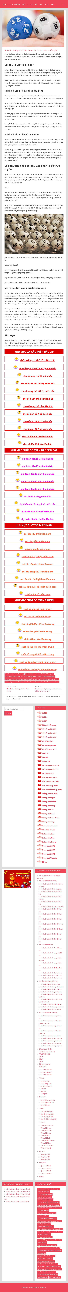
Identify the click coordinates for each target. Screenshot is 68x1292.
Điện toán (42, 1097)
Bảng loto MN (45, 1159)
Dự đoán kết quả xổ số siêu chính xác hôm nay (50, 1232)
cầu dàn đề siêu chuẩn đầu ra (45, 1226)
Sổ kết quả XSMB (49, 729)
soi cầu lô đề (41, 1266)
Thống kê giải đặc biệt (54, 1277)
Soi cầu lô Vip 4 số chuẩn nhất (23, 682)
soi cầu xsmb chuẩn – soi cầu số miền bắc (28, 4)
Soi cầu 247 (49, 1258)
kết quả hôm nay (49, 725)
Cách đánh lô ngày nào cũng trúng (47, 1213)
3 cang (39, 1189)
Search (8, 713)
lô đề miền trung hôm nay (44, 1248)
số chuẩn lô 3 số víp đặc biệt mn (51, 1046)
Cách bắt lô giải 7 (42, 1202)
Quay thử (42, 1163)
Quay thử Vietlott (49, 858)
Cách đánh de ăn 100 (43, 1210)
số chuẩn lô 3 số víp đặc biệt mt (51, 1004)
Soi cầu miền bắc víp (46, 945)
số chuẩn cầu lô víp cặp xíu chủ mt (52, 987)
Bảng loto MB (45, 1154)
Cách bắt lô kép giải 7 (53, 1202)
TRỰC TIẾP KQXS (44, 1054)
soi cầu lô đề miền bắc (43, 1269)
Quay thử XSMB (48, 846)
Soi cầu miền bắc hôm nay (48, 881)
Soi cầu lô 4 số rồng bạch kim (23, 679)
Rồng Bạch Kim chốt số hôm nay (46, 1256)
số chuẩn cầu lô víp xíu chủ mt (51, 1009)
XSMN (44, 717)
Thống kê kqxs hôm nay (47, 1052)
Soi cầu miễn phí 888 (56, 1269)
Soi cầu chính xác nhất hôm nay (46, 1261)
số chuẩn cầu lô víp (43, 1277)
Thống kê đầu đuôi (49, 793)
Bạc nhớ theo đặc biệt (43, 1191)
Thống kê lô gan (48, 797)
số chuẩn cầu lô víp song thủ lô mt (52, 1007)
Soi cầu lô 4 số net (10, 679)
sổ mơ (41, 1177)
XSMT (44, 721)
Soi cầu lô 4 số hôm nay (31, 674)
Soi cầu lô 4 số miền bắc (30, 676)
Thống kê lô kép (48, 805)
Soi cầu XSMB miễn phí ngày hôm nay (48, 1274)
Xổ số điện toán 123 (50, 769)
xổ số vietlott (47, 741)
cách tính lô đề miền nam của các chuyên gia (49, 1207)
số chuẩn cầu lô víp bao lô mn (51, 1036)
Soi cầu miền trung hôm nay (48, 981)
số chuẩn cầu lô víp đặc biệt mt (51, 989)
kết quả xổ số (58, 1240)
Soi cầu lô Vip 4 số (9, 682)
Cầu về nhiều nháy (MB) (52, 789)
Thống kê (46, 761)
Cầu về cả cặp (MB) (50, 785)
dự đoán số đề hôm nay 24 (45, 1237)
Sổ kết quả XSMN (49, 733)
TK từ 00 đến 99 (48, 830)
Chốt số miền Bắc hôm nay (45, 1194)
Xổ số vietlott (45, 1081)
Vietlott (41, 1078)
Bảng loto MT (45, 1157)
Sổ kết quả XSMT (49, 737)
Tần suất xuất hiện (49, 826)
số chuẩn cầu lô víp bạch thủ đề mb (18, 1189)
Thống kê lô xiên (49, 801)
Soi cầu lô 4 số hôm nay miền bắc (13, 676)
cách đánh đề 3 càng (43, 1216)
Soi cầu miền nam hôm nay (48, 1013)
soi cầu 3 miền (41, 1258)
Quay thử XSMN (48, 850)
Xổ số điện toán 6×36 (48, 1100)
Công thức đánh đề (56, 1221)
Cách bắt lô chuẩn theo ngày (45, 1200)
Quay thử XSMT (48, 854)
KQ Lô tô (42, 1151)
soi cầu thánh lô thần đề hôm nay (46, 1272)
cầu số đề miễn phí (58, 1229)
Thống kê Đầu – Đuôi (50, 818)
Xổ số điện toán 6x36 (50, 765)
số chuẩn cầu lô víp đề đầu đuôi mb (18, 1194)
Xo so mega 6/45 (49, 745)
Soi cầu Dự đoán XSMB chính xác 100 (47, 1264)
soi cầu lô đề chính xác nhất (53, 1266)
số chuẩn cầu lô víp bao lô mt (50, 984)
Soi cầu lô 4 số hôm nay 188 (46, 674)
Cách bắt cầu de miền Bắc (44, 1197)
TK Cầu (41, 1108)
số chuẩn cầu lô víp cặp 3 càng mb (52, 906)
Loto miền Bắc (48, 834)
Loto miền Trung (49, 842)
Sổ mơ (44, 862)
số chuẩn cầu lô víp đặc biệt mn (51, 1038)
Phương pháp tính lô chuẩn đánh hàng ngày (49, 1250)
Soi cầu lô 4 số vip (37, 679)
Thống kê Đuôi (48, 814)
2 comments (16, 699)
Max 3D (45, 753)
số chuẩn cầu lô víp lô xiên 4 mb (51, 978)
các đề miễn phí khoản (44, 1221)
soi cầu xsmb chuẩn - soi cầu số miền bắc (31, 697)
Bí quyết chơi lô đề (45, 1049)
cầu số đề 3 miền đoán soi (44, 1229)
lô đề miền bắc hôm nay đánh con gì (47, 1245)
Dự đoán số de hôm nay (44, 1234)
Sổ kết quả (42, 1067)
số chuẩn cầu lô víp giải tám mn (51, 1041)
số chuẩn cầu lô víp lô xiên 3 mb (51, 975)
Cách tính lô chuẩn (43, 1205)
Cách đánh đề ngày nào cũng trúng (47, 1218)
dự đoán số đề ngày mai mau (45, 1240)
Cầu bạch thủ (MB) (49, 777)
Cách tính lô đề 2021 (54, 1205)
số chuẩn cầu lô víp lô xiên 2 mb (51, 973)
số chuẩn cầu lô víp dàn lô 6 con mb (18, 1191)
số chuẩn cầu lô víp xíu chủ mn (51, 1043)
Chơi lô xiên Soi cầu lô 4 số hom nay (14, 674)
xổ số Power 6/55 (49, 749)
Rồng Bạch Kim (42, 1253)
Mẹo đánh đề (56, 1248)
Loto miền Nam (48, 838)
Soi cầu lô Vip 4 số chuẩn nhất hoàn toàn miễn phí (46, 682)
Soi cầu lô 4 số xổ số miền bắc (50, 679)
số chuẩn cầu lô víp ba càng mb (51, 889)
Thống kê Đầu (47, 809)
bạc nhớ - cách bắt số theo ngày (50, 1189)
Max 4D (45, 757)
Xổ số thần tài (48, 773)
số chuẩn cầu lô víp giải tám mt (51, 992)
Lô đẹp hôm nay (42, 1242)
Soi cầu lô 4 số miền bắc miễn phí (46, 676)
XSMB (44, 713)
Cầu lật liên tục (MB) (50, 781)
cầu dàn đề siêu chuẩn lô (44, 1224)
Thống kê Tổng (48, 822)
